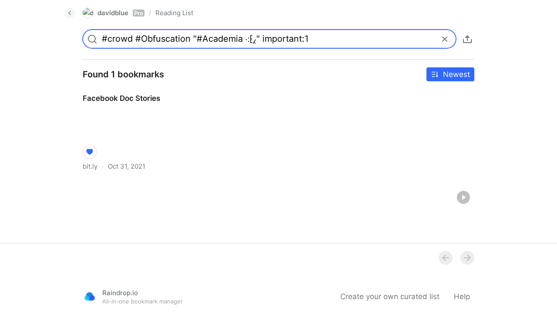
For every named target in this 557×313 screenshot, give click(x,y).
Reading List (174, 13)
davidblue (120, 13)
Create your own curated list (390, 296)
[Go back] (69, 13)
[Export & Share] (467, 39)
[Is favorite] (90, 152)
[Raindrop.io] (90, 296)
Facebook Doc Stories (113, 90)
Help (462, 296)
